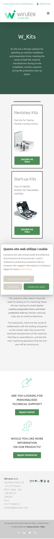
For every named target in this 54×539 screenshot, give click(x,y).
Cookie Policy (26, 269)
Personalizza (13, 286)
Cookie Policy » (43, 523)
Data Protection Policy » (28, 523)
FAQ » (43, 527)
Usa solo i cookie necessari (19, 279)
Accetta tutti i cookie (36, 286)
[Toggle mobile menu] (48, 13)
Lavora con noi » (33, 527)
